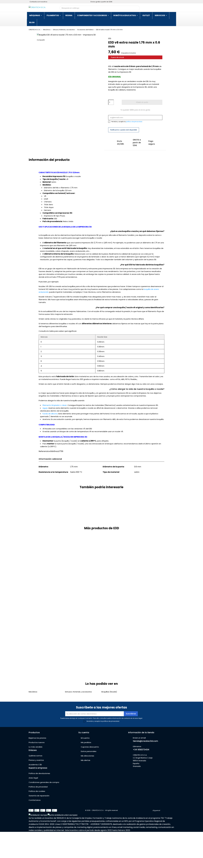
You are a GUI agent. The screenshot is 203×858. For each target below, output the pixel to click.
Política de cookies (37, 791)
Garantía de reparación (39, 795)
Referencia (44, 451)
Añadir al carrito (142, 102)
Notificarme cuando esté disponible (123, 130)
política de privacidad (134, 122)
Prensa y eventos (36, 760)
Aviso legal (33, 778)
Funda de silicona (50, 413)
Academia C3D (35, 764)
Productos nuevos (37, 742)
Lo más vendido (35, 747)
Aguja (45, 408)
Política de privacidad (38, 787)
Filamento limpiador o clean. (55, 405)
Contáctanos (35, 800)
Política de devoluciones (39, 773)
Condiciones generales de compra (44, 782)
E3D (109, 38)
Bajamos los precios (37, 738)
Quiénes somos (35, 755)
